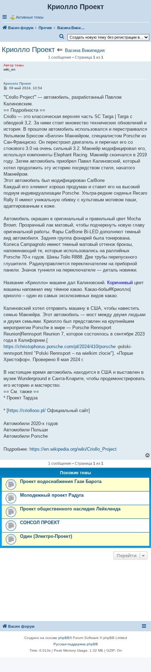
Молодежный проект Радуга (52, 495)
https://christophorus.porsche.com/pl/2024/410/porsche (60, 346)
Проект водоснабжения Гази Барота (60, 481)
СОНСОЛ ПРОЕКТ (40, 522)
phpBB (64, 638)
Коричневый (120, 282)
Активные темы (30, 17)
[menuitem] (62, 36)
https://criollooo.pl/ (27, 410)
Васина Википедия (85, 50)
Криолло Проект (28, 49)
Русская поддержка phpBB (75, 644)
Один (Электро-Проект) (46, 536)
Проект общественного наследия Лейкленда (70, 508)
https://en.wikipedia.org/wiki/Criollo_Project (73, 449)
